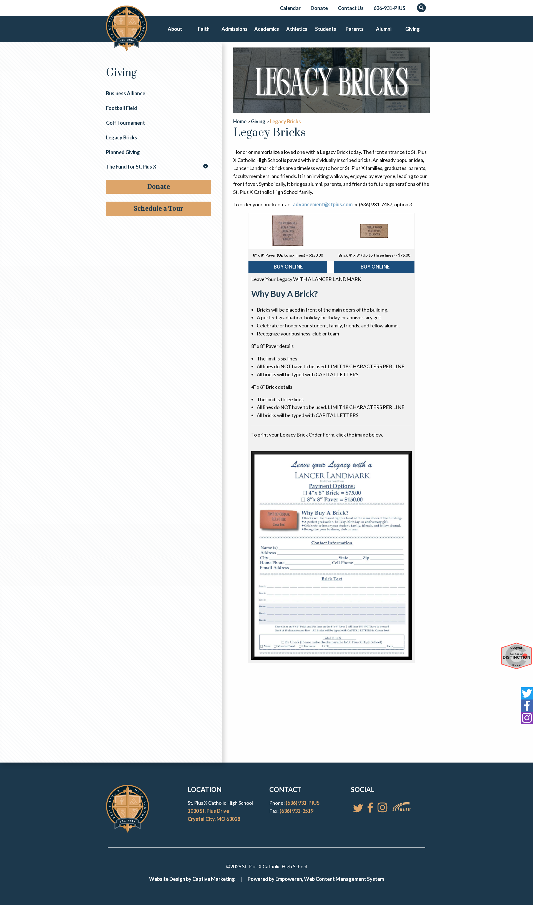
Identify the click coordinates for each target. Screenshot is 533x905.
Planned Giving (123, 152)
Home (240, 121)
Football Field (121, 108)
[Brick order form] (331, 555)
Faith (204, 29)
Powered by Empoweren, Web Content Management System (316, 879)
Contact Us (351, 8)
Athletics (296, 29)
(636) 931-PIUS (303, 803)
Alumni (383, 29)
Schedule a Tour (158, 208)
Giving (412, 29)
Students (325, 29)
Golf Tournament (125, 123)
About (175, 29)
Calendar (290, 8)
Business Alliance (125, 93)
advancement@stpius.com (323, 204)
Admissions (235, 29)
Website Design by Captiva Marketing (192, 879)
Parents (355, 29)
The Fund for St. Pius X (131, 167)
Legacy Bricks (121, 137)
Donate (319, 8)
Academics (266, 29)
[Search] (421, 8)
